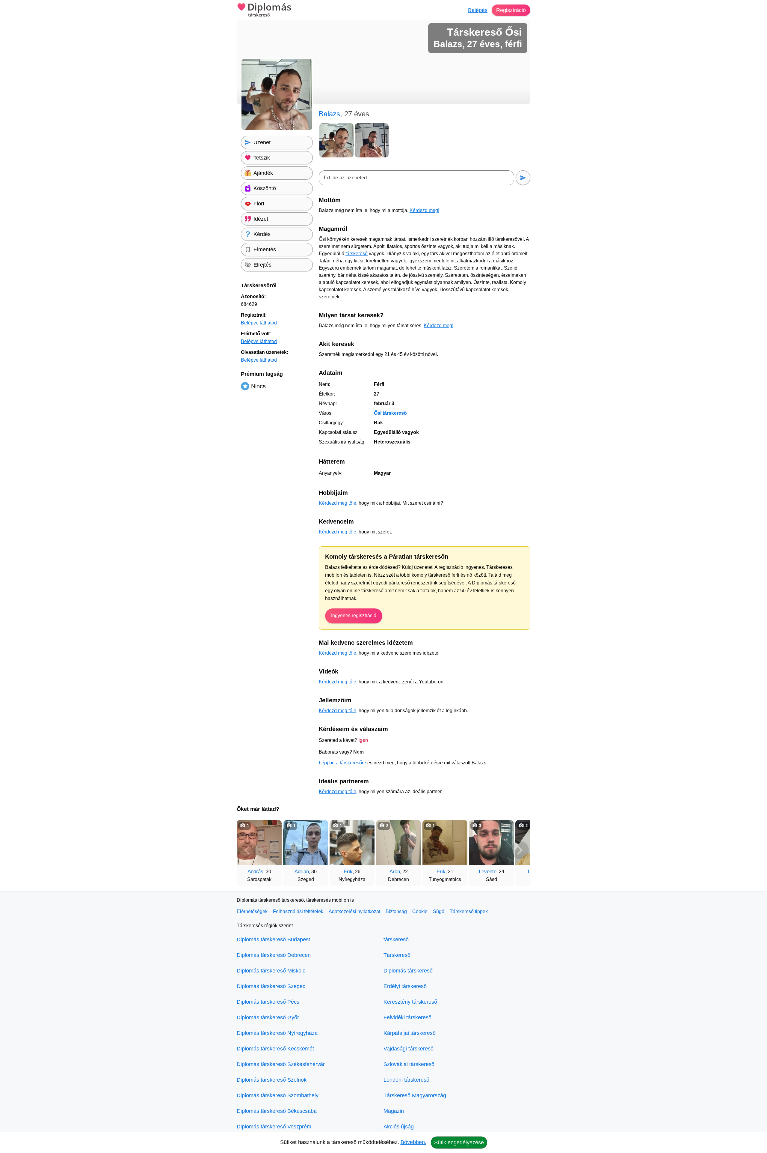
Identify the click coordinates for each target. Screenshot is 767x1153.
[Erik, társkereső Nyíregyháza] (352, 842)
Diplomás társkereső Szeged (271, 986)
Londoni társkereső (406, 1080)
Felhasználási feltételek (298, 911)
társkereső (356, 253)
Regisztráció (511, 10)
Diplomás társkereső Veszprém (274, 1127)
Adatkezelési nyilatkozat (354, 911)
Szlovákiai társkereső (409, 1064)
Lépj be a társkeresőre (342, 762)
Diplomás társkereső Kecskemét (275, 1049)
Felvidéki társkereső (407, 1017)
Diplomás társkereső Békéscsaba (277, 1111)
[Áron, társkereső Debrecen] (398, 842)
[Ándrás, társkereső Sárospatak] (259, 842)
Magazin (394, 1111)
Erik (348, 871)
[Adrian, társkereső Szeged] (305, 842)
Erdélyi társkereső (405, 986)
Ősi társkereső (390, 413)
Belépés (477, 10)
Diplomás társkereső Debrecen (274, 955)
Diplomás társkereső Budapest (273, 939)
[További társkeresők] (520, 850)
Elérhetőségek (252, 911)
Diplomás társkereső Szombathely (277, 1095)
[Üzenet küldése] (523, 177)
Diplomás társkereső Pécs (268, 1002)
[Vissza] (247, 850)
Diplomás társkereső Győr (268, 1017)
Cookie (420, 911)
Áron (394, 871)
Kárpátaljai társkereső (410, 1033)
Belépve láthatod (259, 322)
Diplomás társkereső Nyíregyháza (277, 1033)
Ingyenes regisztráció (353, 615)
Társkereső (397, 955)
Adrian (302, 871)
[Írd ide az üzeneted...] (416, 177)
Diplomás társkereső (408, 971)
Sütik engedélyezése (459, 1143)
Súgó (438, 911)
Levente (487, 871)
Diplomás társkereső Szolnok (272, 1080)
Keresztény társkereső (410, 1002)
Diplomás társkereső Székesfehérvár (281, 1064)
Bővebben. (413, 1142)
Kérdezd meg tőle (337, 503)
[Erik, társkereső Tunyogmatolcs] (444, 842)
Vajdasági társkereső (409, 1049)
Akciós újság (399, 1127)
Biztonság (396, 911)
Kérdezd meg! (424, 210)
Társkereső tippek (469, 911)
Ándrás (255, 871)
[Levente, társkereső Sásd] (491, 842)
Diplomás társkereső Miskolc (271, 971)
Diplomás (269, 10)
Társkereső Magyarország (415, 1095)
